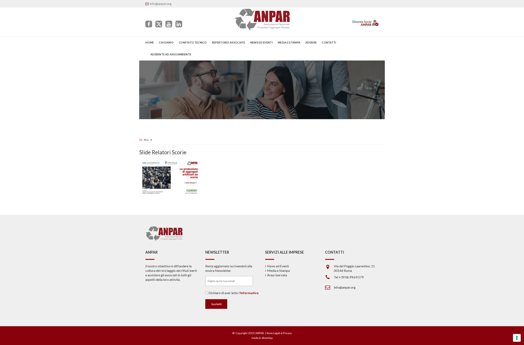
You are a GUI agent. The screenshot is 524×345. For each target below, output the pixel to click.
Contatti (329, 42)
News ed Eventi (278, 266)
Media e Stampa (289, 42)
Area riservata (277, 275)
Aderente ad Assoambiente (170, 54)
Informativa (249, 293)
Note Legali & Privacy (279, 333)
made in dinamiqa (262, 337)
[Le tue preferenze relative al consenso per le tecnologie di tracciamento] (517, 338)
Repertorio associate (228, 42)
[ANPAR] (262, 20)
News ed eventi (261, 42)
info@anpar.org (161, 4)
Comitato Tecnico (193, 42)
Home (149, 42)
